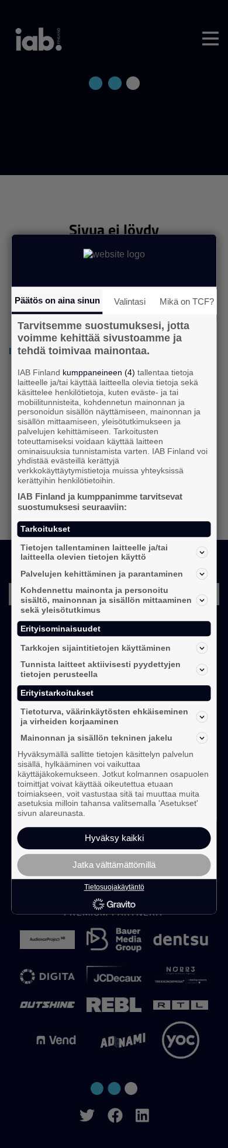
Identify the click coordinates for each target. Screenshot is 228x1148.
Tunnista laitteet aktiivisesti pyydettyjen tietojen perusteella (100, 669)
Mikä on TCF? (187, 301)
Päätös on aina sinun (57, 300)
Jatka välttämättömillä (114, 865)
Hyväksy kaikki (114, 838)
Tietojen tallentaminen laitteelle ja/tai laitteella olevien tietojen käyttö (94, 552)
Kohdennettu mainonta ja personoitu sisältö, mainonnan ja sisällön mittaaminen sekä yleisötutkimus (106, 600)
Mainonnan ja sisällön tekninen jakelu (96, 737)
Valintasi (130, 301)
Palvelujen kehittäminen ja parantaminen (101, 573)
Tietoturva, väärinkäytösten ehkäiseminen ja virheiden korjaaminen (104, 716)
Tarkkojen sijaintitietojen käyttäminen (95, 647)
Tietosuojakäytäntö (114, 887)
